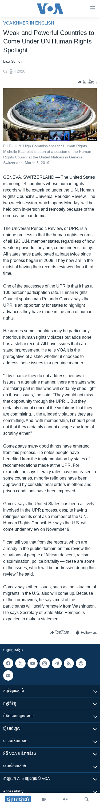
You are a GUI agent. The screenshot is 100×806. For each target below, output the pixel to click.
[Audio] (65, 799)
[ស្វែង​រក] (87, 799)
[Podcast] (81, 663)
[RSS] (69, 663)
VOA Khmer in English (28, 23)
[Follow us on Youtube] (32, 663)
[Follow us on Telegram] (57, 663)
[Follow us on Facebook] (8, 663)
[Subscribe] (8, 675)
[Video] (44, 799)
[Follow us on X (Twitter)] (20, 663)
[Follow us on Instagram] (44, 663)
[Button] (87, 82)
